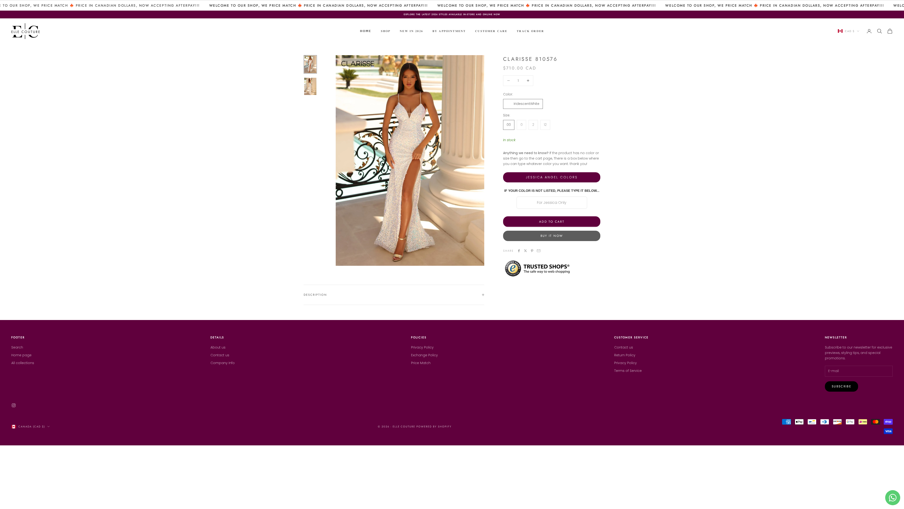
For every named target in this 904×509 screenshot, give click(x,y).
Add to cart (551, 221)
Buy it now (552, 236)
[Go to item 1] (310, 64)
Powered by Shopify (434, 426)
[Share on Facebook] (519, 251)
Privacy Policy (422, 347)
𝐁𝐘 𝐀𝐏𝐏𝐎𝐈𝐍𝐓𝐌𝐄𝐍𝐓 (449, 31)
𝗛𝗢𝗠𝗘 (365, 31)
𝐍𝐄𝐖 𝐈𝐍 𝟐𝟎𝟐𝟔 (411, 31)
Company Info (222, 363)
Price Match (421, 363)
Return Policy (624, 355)
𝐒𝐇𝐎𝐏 (386, 31)
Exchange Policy (424, 355)
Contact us (219, 355)
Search (17, 347)
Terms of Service (628, 370)
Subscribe (841, 386)
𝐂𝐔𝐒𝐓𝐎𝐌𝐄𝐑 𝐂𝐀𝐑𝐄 (491, 31)
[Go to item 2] (310, 86)
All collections (22, 363)
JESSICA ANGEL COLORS (552, 177)
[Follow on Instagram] (13, 405)
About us (218, 347)
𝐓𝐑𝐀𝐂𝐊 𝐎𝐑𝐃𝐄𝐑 (530, 31)
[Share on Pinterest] (532, 251)
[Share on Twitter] (525, 251)
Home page (21, 355)
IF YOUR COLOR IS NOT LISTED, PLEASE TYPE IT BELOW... (551, 191)
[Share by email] (539, 251)
